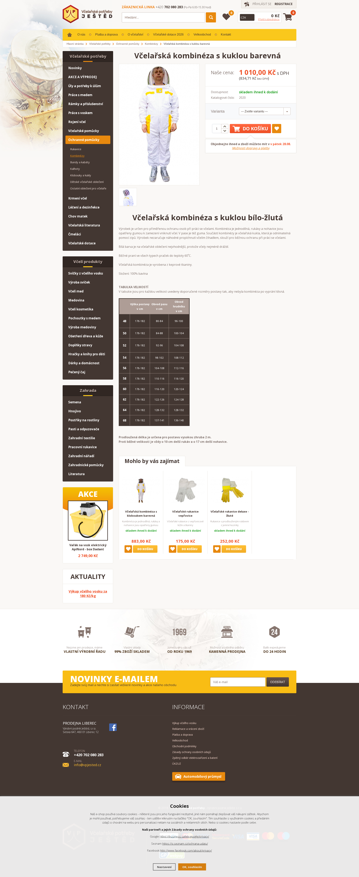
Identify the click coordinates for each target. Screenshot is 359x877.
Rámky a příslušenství (85, 104)
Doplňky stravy (80, 345)
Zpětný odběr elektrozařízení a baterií (194, 758)
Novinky (75, 68)
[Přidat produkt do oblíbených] (276, 128)
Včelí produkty (87, 261)
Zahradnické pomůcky (86, 465)
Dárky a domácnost (83, 363)
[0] (226, 16)
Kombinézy (77, 155)
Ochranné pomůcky (83, 140)
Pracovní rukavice (82, 447)
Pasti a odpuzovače (83, 429)
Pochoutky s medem (84, 318)
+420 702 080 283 (89, 753)
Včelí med (76, 291)
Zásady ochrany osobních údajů (191, 752)
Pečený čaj (76, 372)
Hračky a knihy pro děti (86, 354)
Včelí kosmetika (80, 309)
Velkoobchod (202, 34)
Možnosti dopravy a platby (250, 148)
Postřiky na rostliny (83, 420)
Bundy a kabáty (80, 162)
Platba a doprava (106, 34)
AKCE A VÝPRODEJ (82, 77)
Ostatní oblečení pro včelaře (88, 188)
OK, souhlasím (192, 867)
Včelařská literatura (84, 225)
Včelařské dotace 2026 (168, 34)
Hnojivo (74, 411)
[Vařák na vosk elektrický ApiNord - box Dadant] (88, 521)
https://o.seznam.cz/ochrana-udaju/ (185, 843)
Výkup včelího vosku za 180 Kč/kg (88, 593)
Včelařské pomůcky (83, 131)
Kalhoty (75, 169)
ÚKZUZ (176, 763)
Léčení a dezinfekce (83, 207)
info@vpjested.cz (87, 763)
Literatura (76, 474)
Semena (74, 402)
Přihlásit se (261, 4)
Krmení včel (77, 198)
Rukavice (75, 149)
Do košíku (255, 128)
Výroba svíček (79, 282)
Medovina (76, 300)
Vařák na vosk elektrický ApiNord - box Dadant (87, 547)
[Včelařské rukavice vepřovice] (185, 490)
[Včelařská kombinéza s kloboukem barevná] (141, 490)
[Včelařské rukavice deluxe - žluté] (229, 490)
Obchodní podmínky (184, 746)
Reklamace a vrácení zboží (188, 729)
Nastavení (164, 867)
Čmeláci (74, 234)
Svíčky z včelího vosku (85, 273)
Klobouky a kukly (80, 175)
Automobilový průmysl (202, 776)
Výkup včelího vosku (184, 723)
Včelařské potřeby (88, 56)
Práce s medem (80, 95)
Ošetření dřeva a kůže (85, 336)
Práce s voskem (80, 113)
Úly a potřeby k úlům (84, 86)
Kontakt (226, 34)
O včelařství (135, 34)
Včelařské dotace (82, 243)
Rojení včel (77, 122)
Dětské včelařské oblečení (87, 182)
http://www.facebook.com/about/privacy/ (186, 850)
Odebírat (277, 682)
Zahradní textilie (81, 438)
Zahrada (88, 390)
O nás (81, 34)
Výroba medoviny (82, 327)
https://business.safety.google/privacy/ (184, 836)
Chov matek (78, 216)
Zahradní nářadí (81, 456)
